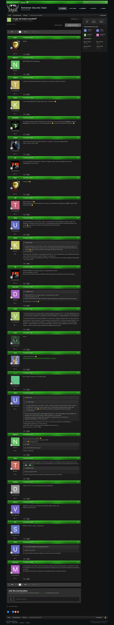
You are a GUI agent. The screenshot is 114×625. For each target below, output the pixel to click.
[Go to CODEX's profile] (15, 145)
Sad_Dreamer (90, 34)
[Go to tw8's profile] (15, 205)
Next (25, 31)
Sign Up (23, 2)
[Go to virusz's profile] (15, 340)
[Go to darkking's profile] (15, 489)
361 (16, 133)
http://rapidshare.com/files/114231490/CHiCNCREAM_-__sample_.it (39, 358)
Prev (12, 31)
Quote (28, 54)
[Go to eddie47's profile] (85, 30)
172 (16, 325)
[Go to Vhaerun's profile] (15, 509)
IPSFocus (15, 621)
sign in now (42, 592)
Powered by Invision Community (99, 622)
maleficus (102, 34)
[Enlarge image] (55, 101)
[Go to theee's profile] (15, 465)
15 (15, 73)
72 (16, 113)
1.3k (16, 349)
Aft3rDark (16, 20)
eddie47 (90, 29)
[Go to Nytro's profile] (15, 45)
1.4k (16, 154)
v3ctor (15, 309)
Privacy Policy (15, 622)
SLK (15, 522)
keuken (15, 97)
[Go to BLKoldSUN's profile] (15, 125)
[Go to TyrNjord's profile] (15, 85)
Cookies (28, 622)
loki (15, 157)
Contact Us (22, 622)
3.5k (16, 174)
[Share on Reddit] (15, 612)
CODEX (15, 137)
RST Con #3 (73, 8)
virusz (15, 332)
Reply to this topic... (22, 599)
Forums (63, 8)
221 (16, 578)
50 (16, 234)
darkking (15, 482)
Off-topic (30, 20)
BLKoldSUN (15, 117)
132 (16, 538)
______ (15, 373)
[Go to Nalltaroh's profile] (15, 65)
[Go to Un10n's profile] (15, 225)
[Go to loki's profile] (15, 165)
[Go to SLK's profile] (15, 529)
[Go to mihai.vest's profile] (15, 569)
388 (16, 518)
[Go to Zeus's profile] (15, 360)
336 (16, 498)
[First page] (9, 32)
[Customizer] (27, 2)
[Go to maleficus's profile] (97, 35)
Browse (83, 8)
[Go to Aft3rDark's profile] (9, 20)
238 (16, 369)
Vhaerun (15, 502)
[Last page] (29, 32)
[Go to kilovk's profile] (15, 245)
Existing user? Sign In (13, 2)
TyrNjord (15, 77)
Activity (93, 8)
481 (16, 214)
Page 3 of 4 (35, 31)
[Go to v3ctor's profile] (15, 316)
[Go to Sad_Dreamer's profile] (85, 35)
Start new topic (58, 25)
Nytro (15, 37)
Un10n (15, 218)
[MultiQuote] (24, 54)
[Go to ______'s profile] (15, 380)
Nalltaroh (15, 57)
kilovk (15, 238)
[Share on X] (10, 612)
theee (15, 458)
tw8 (15, 198)
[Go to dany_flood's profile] (15, 294)
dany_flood (15, 287)
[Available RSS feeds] (105, 617)
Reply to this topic (73, 25)
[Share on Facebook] (13, 612)
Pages (104, 8)
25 (16, 303)
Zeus (15, 353)
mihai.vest (15, 562)
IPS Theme (8, 621)
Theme (8, 622)
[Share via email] (18, 612)
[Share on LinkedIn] (8, 612)
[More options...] (77, 38)
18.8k (15, 53)
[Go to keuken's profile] (15, 105)
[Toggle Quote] (25, 242)
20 (16, 474)
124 (16, 93)
